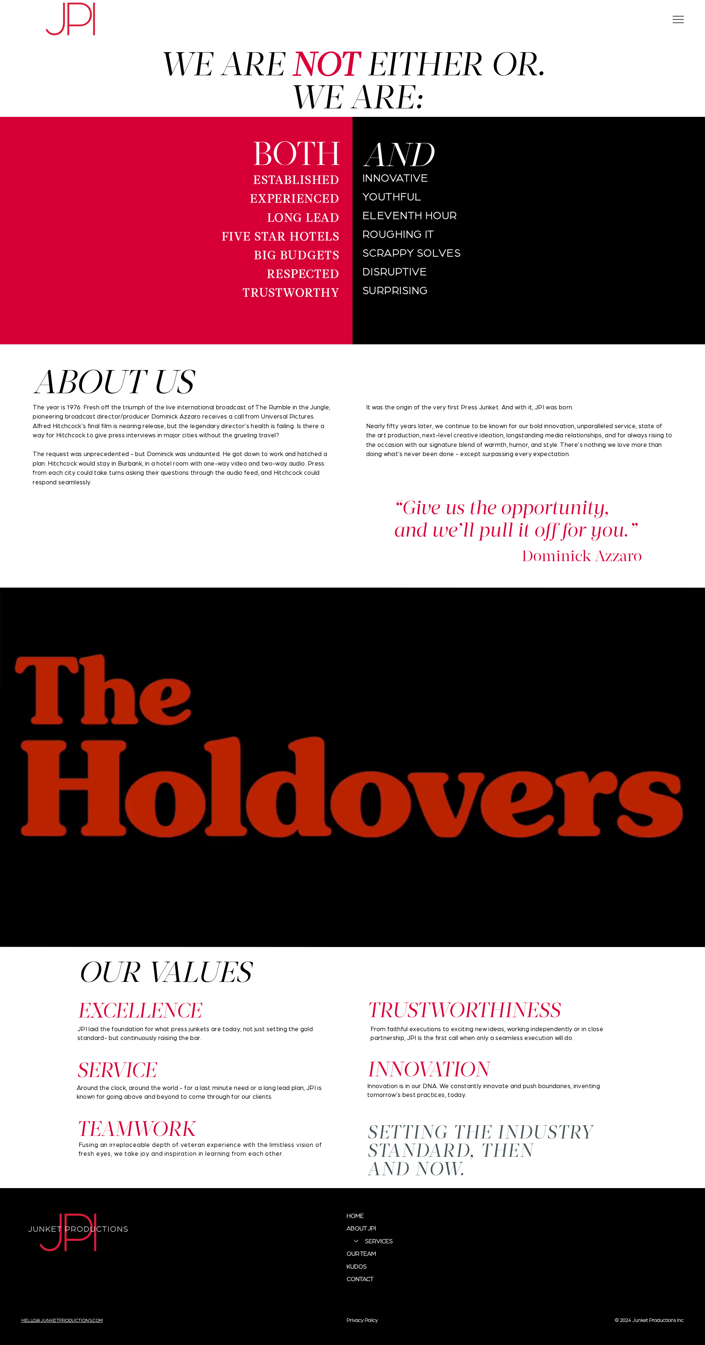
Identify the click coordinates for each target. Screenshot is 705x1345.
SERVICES (379, 1240)
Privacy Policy (362, 1320)
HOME (355, 1215)
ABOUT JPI (361, 1227)
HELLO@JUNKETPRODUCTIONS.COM (62, 1320)
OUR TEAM (361, 1253)
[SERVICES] (356, 1241)
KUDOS (357, 1266)
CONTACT (360, 1278)
